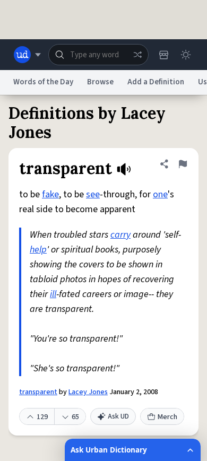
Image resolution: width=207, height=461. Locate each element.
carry (120, 234)
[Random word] (137, 54)
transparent (38, 392)
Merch (167, 417)
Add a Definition (155, 82)
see (93, 194)
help (38, 249)
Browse (100, 82)
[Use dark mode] (185, 54)
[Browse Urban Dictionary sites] (27, 54)
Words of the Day (43, 82)
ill (53, 294)
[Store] (163, 54)
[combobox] (98, 54)
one (160, 194)
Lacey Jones (88, 392)
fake (50, 194)
